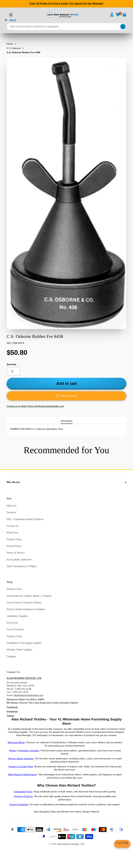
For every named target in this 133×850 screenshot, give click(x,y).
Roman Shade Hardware (21, 758)
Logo (62, 14)
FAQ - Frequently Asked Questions (25, 519)
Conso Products (15, 629)
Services (11, 512)
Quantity (11, 364)
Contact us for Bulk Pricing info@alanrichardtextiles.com (35, 406)
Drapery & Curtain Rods (21, 766)
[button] (66, 395)
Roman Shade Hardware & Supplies (26, 609)
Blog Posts (12, 532)
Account (112, 15)
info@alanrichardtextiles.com (28, 695)
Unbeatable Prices (23, 791)
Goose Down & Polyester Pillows (24, 602)
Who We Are (13, 482)
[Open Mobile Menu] (11, 15)
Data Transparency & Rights (22, 566)
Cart (124, 15)
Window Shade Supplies (19, 649)
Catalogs (11, 656)
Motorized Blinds (16, 742)
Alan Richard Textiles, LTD (70, 844)
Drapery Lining (14, 636)
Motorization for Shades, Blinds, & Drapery (29, 595)
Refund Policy (14, 546)
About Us (12, 505)
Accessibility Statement (19, 559)
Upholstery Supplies (17, 616)
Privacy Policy (14, 539)
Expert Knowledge (19, 804)
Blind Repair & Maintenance (22, 774)
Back (12, 20)
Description (67, 420)
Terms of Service (16, 552)
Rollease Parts (14, 589)
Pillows (12, 750)
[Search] (123, 26)
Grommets (12, 622)
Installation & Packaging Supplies (24, 642)
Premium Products (23, 796)
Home (10, 43)
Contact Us (13, 525)
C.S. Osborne (14, 48)
